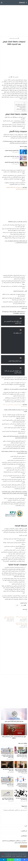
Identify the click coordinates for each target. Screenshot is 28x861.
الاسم (25, 825)
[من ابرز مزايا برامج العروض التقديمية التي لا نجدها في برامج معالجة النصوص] (21, 779)
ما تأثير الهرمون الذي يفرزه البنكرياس (12, 150)
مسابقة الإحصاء (23, 107)
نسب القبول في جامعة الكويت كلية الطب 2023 (7, 784)
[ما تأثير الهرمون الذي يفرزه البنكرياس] (23, 152)
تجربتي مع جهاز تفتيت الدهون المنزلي (11, 156)
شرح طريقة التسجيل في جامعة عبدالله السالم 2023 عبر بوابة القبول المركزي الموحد (21, 770)
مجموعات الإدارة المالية (21, 109)
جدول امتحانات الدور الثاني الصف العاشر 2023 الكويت (22, 755)
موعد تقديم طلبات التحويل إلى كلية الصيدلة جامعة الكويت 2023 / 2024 (7, 756)
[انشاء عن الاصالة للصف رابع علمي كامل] (7, 764)
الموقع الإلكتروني (24, 835)
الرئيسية (24, 856)
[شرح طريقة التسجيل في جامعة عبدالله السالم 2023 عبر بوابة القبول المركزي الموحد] (21, 764)
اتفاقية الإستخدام (8, 856)
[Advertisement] (14, 61)
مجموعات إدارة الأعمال (21, 106)
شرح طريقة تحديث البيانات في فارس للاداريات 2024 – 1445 (7, 798)
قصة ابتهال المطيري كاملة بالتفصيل (12, 162)
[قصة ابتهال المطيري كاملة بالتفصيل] (23, 163)
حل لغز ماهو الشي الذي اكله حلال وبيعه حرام (21, 798)
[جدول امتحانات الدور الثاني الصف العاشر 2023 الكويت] (21, 750)
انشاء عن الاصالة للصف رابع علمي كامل (8, 769)
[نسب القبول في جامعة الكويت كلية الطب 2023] (7, 779)
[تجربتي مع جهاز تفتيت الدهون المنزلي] (23, 157)
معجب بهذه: (24, 110)
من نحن (3, 856)
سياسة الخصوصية (19, 856)
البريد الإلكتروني (24, 830)
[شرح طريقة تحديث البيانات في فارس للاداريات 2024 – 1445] (7, 793)
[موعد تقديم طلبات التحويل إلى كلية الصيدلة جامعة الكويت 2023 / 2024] (7, 750)
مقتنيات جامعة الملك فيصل (20, 104)
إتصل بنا (13, 856)
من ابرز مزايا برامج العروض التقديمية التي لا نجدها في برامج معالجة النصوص (21, 785)
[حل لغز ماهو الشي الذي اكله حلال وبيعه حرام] (21, 793)
